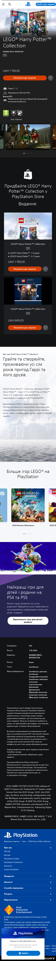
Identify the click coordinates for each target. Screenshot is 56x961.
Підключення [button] (11, 899)
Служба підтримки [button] (13, 888)
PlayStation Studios (11, 858)
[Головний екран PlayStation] (28, 4)
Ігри (23, 841)
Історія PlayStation (11, 869)
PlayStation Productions (13, 862)
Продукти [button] (9, 876)
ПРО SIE (7, 851)
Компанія (8, 866)
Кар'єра (7, 855)
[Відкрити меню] (3, 4)
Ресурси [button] (8, 894)
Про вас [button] (8, 847)
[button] (28, 620)
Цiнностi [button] (8, 882)
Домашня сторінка (11, 841)
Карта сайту (47, 947)
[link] (28, 508)
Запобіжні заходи (14, 752)
